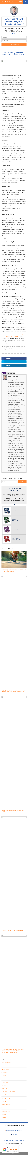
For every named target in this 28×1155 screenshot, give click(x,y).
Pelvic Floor (4, 1095)
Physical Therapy (6, 1098)
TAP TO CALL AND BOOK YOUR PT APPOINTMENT (12, 2)
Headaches (4, 1079)
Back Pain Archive (6, 1063)
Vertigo (3, 1114)
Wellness (3, 1117)
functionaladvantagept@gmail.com (14, 1130)
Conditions (4, 1072)
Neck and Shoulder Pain (8, 1092)
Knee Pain (4, 1088)
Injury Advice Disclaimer (18, 1140)
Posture (3, 1101)
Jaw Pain (3, 1085)
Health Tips (4, 1082)
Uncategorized (5, 1111)
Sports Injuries (5, 1104)
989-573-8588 (14, 1128)
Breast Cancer (5, 1069)
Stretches (4, 1108)
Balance (3, 1066)
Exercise (3, 1075)
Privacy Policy (7, 1140)
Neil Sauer (4, 58)
